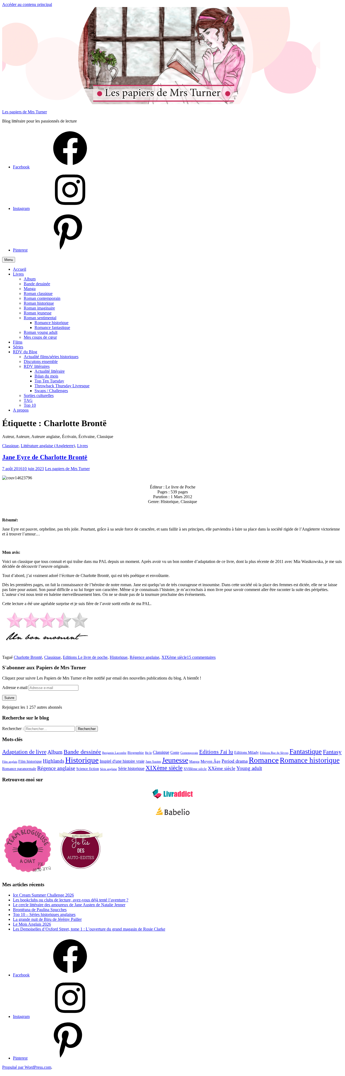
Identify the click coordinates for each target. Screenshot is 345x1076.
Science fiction (87, 768)
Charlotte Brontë (28, 657)
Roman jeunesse (37, 313)
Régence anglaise (144, 657)
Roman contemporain (42, 298)
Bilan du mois (46, 376)
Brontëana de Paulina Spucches (40, 909)
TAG (28, 400)
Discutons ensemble (41, 361)
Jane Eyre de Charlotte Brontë (44, 457)
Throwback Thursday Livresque (61, 385)
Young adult (249, 768)
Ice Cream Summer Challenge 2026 (43, 895)
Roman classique (38, 293)
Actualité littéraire (49, 371)
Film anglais (9, 761)
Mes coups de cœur (40, 337)
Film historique (30, 761)
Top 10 (30, 405)
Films (17, 342)
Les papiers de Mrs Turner (24, 112)
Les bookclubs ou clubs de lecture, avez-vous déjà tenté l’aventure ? (70, 900)
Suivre (9, 698)
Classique (10, 445)
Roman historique (39, 303)
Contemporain (189, 752)
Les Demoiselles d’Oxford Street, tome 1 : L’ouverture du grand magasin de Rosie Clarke (89, 929)
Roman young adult (40, 332)
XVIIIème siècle (195, 769)
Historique (118, 657)
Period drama (235, 761)
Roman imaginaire (39, 308)
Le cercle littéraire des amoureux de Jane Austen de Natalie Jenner (69, 904)
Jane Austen (153, 761)
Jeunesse (175, 760)
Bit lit (148, 752)
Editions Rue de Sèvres (274, 752)
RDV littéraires (37, 366)
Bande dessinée (37, 283)
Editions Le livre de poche (85, 657)
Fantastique (305, 751)
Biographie (135, 753)
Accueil (19, 269)
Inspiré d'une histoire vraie (122, 761)
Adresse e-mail (15, 687)
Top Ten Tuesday (49, 381)
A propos (21, 410)
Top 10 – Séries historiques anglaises (44, 914)
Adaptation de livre (24, 752)
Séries (18, 347)
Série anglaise (108, 769)
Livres (18, 274)
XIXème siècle (174, 657)
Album (30, 279)
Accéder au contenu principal (27, 4)
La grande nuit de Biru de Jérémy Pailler (47, 919)
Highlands (53, 761)
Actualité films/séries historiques (51, 356)
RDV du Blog (25, 351)
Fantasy (332, 751)
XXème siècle (221, 768)
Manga (30, 288)
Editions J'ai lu (216, 752)
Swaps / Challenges (51, 390)
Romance (264, 760)
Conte (174, 753)
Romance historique (51, 322)
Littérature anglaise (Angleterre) (48, 445)
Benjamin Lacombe (114, 752)
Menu (8, 260)
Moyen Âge (210, 761)
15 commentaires (201, 657)
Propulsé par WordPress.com (26, 1067)
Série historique (131, 768)
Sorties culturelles (39, 395)
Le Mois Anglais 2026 (32, 924)
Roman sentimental (40, 317)
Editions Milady (246, 753)
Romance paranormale (19, 768)
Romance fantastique (52, 327)
